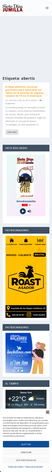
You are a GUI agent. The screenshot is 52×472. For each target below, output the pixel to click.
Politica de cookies (15, 466)
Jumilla (34, 100)
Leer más (12, 132)
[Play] (22, 211)
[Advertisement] (26, 43)
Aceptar (26, 444)
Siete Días (13, 100)
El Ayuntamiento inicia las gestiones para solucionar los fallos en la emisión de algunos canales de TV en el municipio (24, 91)
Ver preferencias (26, 460)
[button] (47, 412)
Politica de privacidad (34, 466)
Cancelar (26, 452)
